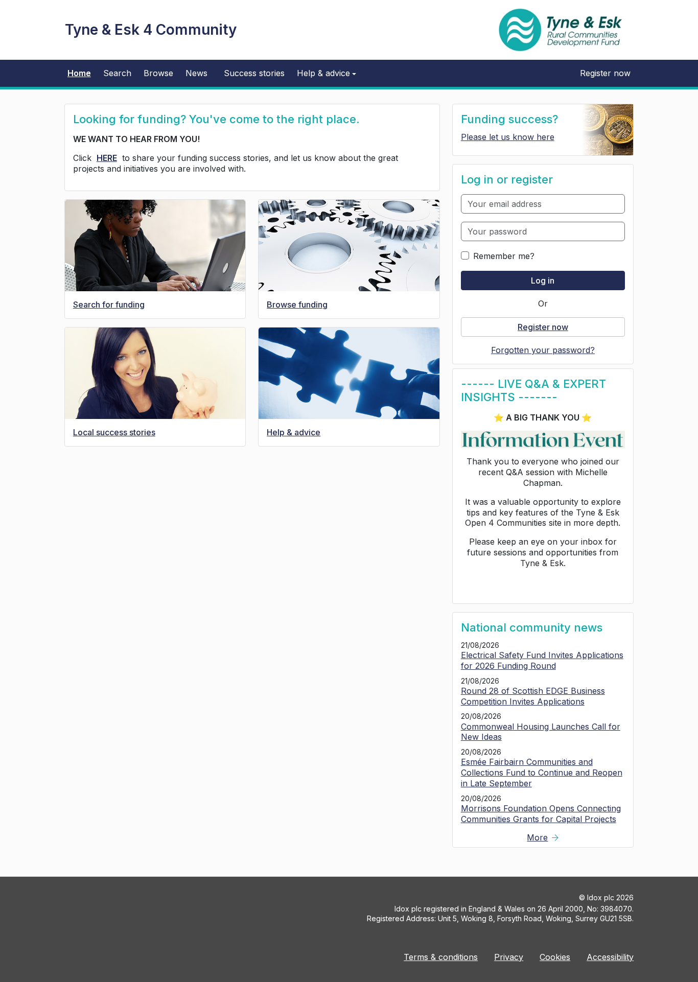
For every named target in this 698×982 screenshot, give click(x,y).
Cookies (555, 957)
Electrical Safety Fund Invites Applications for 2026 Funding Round (542, 660)
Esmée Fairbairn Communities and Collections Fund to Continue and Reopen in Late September (541, 772)
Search (117, 73)
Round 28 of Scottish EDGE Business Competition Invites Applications (533, 696)
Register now (605, 73)
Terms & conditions (441, 957)
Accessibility (610, 957)
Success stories (254, 73)
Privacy (508, 957)
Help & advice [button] (323, 73)
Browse (158, 73)
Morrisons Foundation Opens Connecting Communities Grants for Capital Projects (541, 813)
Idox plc (600, 897)
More (543, 837)
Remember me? (503, 256)
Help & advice (293, 432)
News (196, 73)
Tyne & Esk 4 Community (151, 29)
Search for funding (109, 304)
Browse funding (297, 304)
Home (79, 73)
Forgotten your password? (543, 350)
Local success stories (114, 432)
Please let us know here (507, 137)
